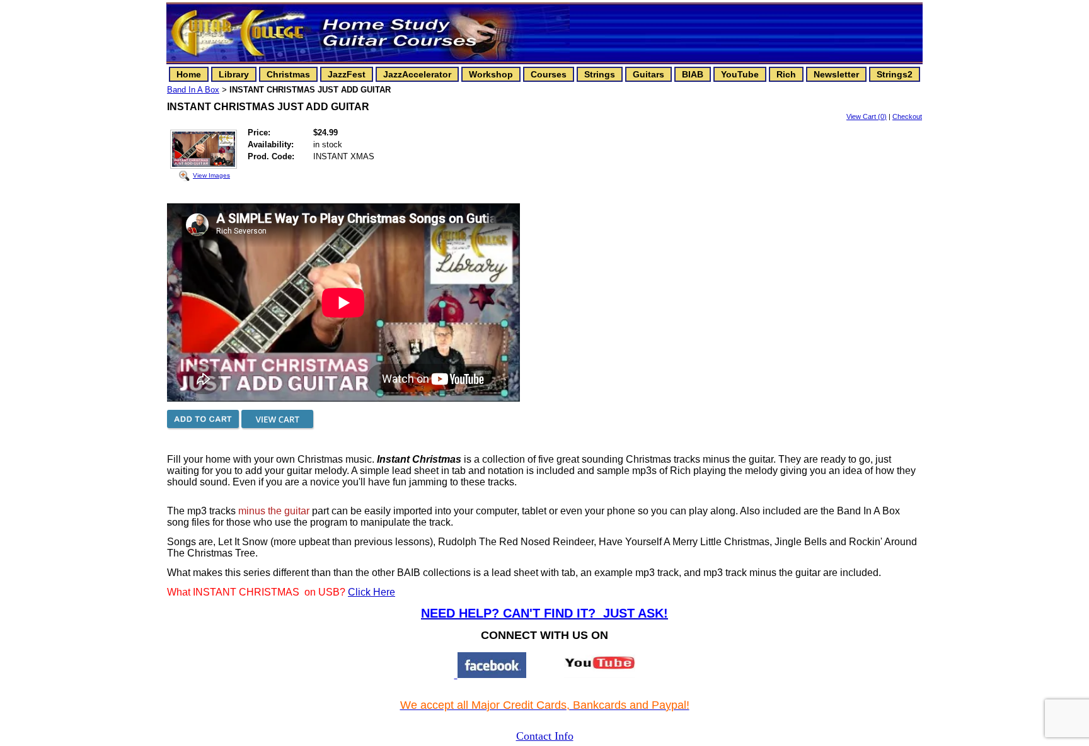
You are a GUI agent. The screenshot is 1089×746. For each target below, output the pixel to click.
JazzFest (347, 74)
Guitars (648, 74)
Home (188, 74)
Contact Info (544, 736)
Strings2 (895, 74)
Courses (549, 74)
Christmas (288, 74)
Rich (786, 74)
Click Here (371, 592)
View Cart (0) (866, 116)
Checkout (907, 116)
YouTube (740, 74)
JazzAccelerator (417, 74)
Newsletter (836, 74)
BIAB (692, 74)
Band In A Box (193, 89)
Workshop (491, 74)
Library (234, 74)
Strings (599, 74)
